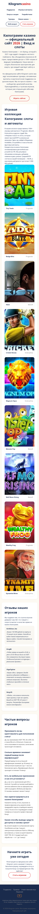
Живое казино (23, 19)
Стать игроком (27, 24)
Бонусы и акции (12, 14)
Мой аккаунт (12, 24)
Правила (16, 890)
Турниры (11, 19)
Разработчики (27, 14)
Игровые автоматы (25, 10)
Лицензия (19, 892)
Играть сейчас (19, 98)
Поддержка (11, 10)
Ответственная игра (28, 890)
